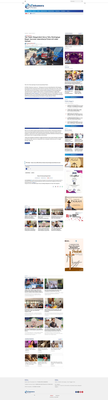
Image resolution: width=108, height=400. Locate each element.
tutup (23, 3)
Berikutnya (27, 143)
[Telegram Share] (60, 186)
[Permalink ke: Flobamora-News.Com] (26, 43)
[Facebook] (76, 392)
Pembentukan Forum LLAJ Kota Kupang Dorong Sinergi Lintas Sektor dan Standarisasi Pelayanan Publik (57, 217)
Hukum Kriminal (44, 11)
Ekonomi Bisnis (51, 11)
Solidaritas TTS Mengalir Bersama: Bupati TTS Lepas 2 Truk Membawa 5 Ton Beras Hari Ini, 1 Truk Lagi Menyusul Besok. (75, 106)
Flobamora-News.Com (30, 43)
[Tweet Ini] (55, 186)
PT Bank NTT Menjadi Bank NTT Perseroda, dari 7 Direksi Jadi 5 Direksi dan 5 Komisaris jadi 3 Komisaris (79, 149)
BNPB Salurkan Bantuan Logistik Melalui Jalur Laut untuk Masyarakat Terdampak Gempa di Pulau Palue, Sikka (79, 92)
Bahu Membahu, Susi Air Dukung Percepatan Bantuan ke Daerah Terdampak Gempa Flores (69, 92)
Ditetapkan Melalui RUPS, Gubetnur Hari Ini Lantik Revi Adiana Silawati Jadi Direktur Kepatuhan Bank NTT (69, 149)
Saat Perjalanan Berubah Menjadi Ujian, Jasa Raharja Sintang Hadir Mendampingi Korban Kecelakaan (30, 229)
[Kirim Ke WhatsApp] (62, 186)
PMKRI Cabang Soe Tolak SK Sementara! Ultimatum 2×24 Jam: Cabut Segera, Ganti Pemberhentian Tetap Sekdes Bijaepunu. (75, 114)
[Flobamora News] (34, 6)
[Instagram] (80, 392)
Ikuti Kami (43, 177)
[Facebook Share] (53, 186)
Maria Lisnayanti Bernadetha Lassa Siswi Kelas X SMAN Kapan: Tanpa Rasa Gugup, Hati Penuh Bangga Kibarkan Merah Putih (75, 123)
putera (33, 172)
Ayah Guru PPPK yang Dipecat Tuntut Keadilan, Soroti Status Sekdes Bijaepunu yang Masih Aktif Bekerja (43, 229)
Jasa (33, 93)
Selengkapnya (73, 97)
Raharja (36, 93)
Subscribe (50, 177)
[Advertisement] (19, 19)
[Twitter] (78, 392)
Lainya (68, 11)
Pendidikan (63, 11)
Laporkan (37, 177)
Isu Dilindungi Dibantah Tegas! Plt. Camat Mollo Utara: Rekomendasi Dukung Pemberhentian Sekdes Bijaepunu (75, 119)
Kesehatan (58, 11)
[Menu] (25, 1)
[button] (82, 1)
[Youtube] (82, 392)
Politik (38, 11)
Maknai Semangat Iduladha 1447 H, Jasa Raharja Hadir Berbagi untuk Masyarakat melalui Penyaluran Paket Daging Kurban (79, 140)
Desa (27, 94)
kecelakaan (48, 90)
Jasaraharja (27, 172)
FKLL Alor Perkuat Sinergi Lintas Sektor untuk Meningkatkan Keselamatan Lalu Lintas (44, 217)
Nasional (29, 11)
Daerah (34, 11)
